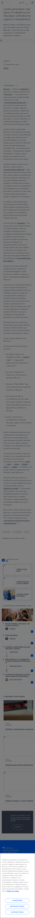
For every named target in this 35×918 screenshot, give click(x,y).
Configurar (17, 900)
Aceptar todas (17, 912)
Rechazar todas (17, 906)
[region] (17, 885)
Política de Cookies (13, 891)
